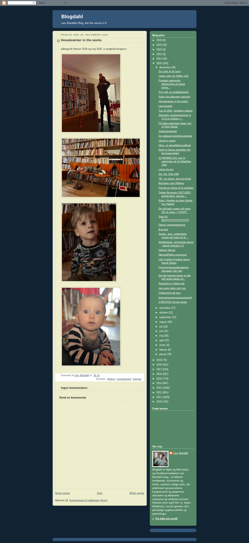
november (165, 308)
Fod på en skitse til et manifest (176, 188)
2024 (159, 49)
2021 (159, 58)
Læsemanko (166, 106)
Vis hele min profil (166, 518)
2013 (159, 387)
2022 (159, 54)
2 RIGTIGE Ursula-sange (173, 302)
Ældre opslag (136, 493)
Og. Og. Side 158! (169, 174)
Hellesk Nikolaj (167, 250)
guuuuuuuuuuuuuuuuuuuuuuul (175, 297)
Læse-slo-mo (166, 169)
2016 (159, 374)
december (165, 67)
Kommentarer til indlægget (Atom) (88, 500)
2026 (159, 40)
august (163, 322)
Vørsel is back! (167, 140)
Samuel (137, 379)
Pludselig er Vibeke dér (172, 283)
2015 (159, 378)
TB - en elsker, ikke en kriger (175, 179)
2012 (159, 392)
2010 (159, 401)
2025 (159, 45)
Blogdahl (72, 16)
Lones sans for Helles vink (174, 76)
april (162, 340)
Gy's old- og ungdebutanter (174, 92)
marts (163, 345)
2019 (159, 360)
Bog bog (163, 229)
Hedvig (111, 379)
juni (161, 331)
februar (163, 349)
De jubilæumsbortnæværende (175, 136)
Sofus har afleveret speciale (174, 96)
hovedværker (124, 379)
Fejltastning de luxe (170, 293)
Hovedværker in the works (173, 101)
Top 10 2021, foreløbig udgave (176, 110)
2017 (159, 369)
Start (99, 493)
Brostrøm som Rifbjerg (171, 183)
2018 (159, 364)
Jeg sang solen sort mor (172, 288)
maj (161, 335)
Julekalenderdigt (168, 131)
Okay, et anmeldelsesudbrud (175, 145)
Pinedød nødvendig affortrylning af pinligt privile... (172, 84)
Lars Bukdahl (180, 453)
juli (161, 326)
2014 (159, 383)
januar (163, 354)
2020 (159, 63)
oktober (163, 312)
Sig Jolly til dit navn (170, 71)
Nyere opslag (62, 493)
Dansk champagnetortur (172, 225)
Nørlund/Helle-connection (173, 255)
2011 (159, 397)
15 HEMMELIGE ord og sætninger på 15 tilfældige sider (175, 161)
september (165, 317)
